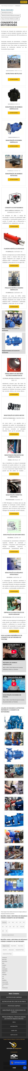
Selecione (4, 922)
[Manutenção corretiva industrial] (14, 486)
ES (16, 922)
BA (13, 926)
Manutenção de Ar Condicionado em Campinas (14, 1011)
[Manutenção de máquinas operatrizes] (14, 564)
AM (3, 930)
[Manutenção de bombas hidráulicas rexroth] (14, 852)
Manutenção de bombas (7, 12)
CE (17, 926)
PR (23, 922)
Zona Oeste (20, 945)
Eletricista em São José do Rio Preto (14, 1001)
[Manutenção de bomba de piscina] (14, 885)
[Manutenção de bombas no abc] (14, 771)
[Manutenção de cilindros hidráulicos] (14, 820)
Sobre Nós (14, 1030)
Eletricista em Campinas (14, 997)
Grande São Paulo (20, 949)
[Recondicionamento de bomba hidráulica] (14, 869)
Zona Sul (5, 949)
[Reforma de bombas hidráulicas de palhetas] (14, 738)
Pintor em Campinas (14, 1005)
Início (14, 1022)
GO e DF (22, 926)
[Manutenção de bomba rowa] (14, 901)
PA (6, 930)
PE (10, 926)
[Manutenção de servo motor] (14, 406)
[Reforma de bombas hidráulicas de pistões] (14, 755)
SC (3, 926)
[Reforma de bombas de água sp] (14, 787)
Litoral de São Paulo (7, 953)
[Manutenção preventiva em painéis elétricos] (14, 446)
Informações (14, 1026)
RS (6, 926)
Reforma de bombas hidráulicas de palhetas (11, 15)
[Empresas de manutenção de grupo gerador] (14, 603)
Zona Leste (11, 949)
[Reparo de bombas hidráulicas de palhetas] (14, 722)
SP (20, 922)
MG (13, 922)
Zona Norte (13, 945)
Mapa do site (14, 1034)
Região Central (6, 945)
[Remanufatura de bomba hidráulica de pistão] (14, 836)
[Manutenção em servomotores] (14, 526)
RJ (9, 922)
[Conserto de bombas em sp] (14, 804)
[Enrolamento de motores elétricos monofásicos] (14, 365)
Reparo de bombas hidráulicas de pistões (10, 18)
